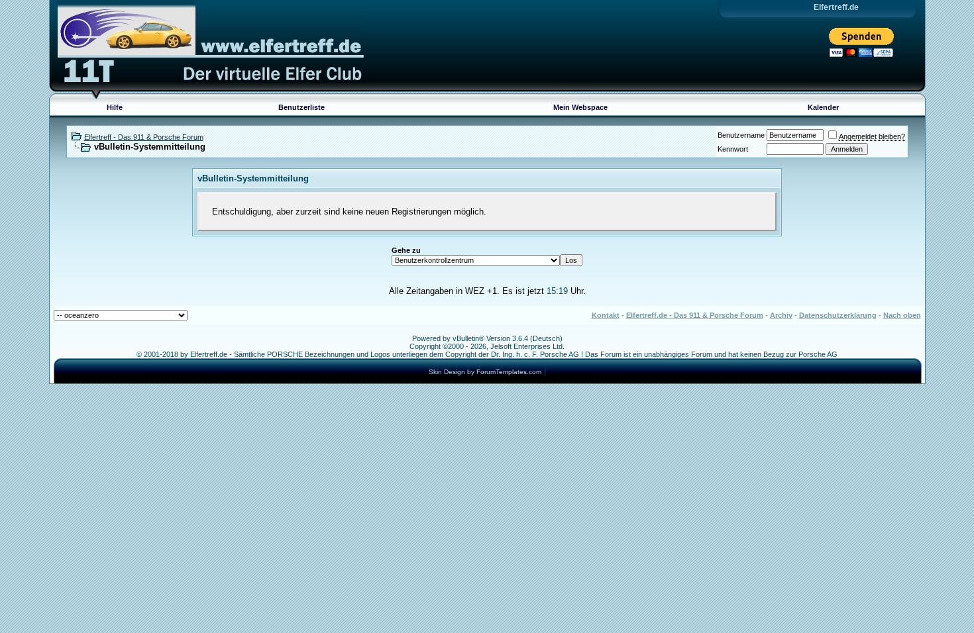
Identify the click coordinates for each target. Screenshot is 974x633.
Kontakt (606, 315)
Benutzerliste (301, 107)
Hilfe (115, 107)
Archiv (781, 315)
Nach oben (902, 315)
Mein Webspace (580, 107)
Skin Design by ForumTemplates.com (485, 371)
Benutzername (741, 135)
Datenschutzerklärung (838, 315)
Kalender (823, 107)
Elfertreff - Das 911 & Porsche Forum (143, 137)
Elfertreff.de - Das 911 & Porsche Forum (694, 315)
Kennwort (733, 149)
